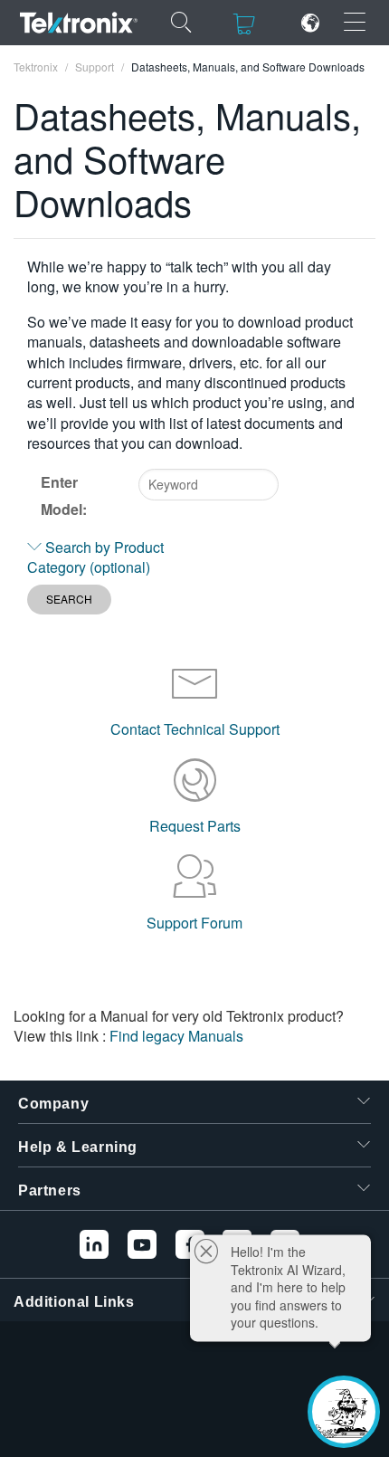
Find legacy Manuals (176, 1035)
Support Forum (194, 922)
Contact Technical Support (195, 729)
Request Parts (195, 825)
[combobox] (208, 484)
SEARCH (69, 598)
